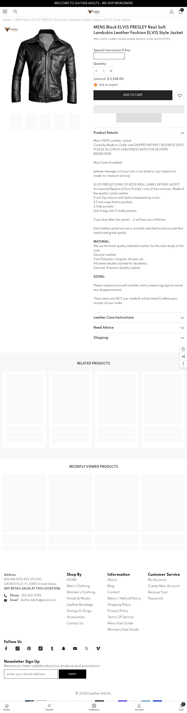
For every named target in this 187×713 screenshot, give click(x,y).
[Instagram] (17, 648)
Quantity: (100, 64)
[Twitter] (86, 648)
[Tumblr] (52, 648)
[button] (139, 118)
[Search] (15, 11)
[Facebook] (6, 648)
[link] (179, 95)
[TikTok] (40, 648)
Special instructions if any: (112, 50)
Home (7, 20)
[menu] (5, 11)
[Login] (172, 12)
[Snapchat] (63, 648)
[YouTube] (75, 648)
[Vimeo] (98, 648)
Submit (72, 674)
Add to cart (133, 95)
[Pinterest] (29, 648)
